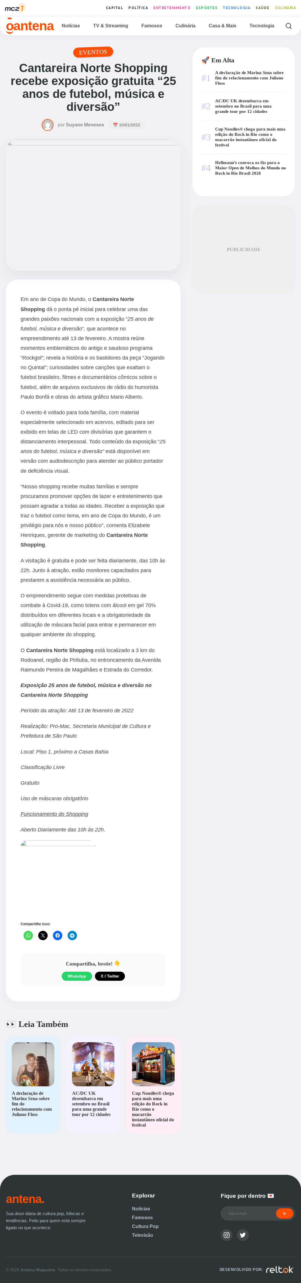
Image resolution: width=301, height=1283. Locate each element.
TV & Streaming (110, 25)
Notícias (71, 25)
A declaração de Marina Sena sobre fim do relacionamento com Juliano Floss (249, 78)
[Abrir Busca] (288, 25)
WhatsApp (77, 976)
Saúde (263, 8)
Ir (284, 1213)
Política (138, 8)
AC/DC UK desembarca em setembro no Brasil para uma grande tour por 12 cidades (243, 106)
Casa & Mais (222, 25)
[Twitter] (243, 1235)
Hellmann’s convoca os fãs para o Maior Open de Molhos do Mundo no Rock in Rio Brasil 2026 (250, 168)
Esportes (207, 8)
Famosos (151, 25)
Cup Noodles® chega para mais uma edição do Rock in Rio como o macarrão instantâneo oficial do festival (250, 136)
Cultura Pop (145, 1226)
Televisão (142, 1235)
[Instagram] (227, 1235)
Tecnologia (236, 8)
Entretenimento (172, 8)
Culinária (286, 8)
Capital (114, 8)
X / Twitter (110, 976)
